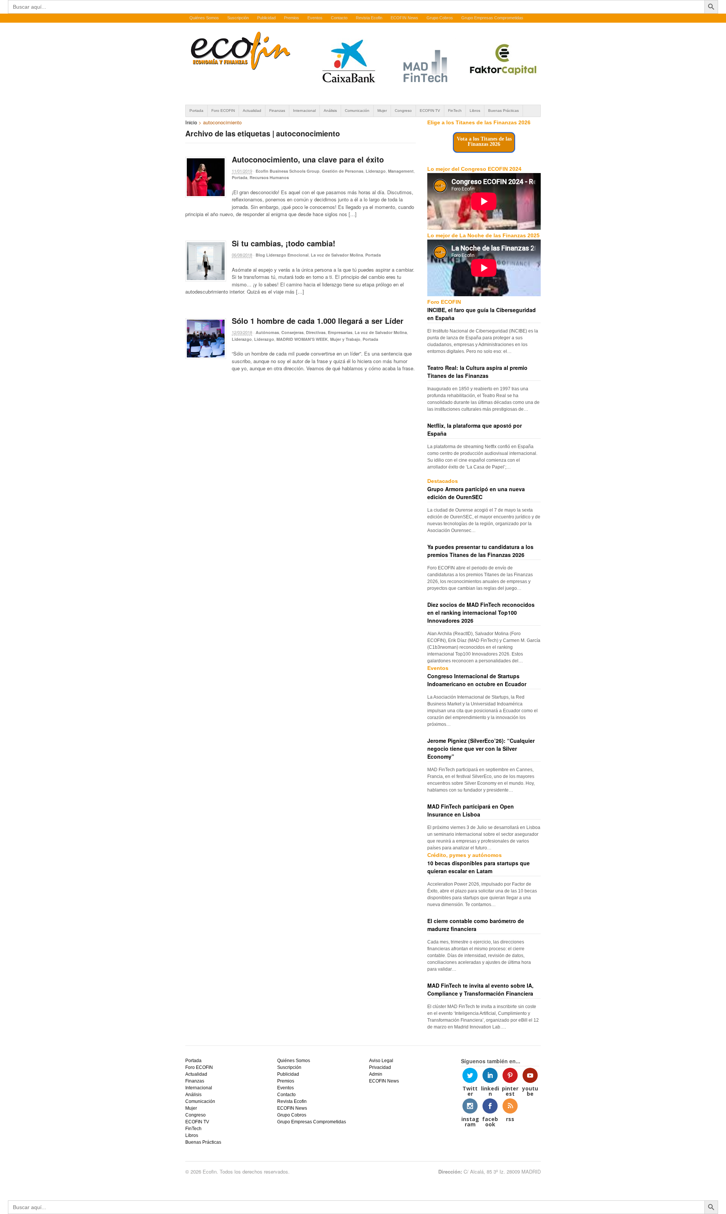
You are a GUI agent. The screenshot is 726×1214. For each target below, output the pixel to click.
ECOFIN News (404, 17)
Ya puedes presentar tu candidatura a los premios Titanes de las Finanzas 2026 (480, 550)
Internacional (304, 110)
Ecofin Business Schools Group (288, 171)
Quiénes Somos (204, 17)
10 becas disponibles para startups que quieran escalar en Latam (478, 867)
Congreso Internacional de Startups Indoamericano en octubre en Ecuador (476, 680)
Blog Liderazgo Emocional (282, 255)
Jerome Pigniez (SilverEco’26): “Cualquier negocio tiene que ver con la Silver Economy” (481, 748)
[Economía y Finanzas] (239, 68)
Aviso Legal (381, 1060)
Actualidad (252, 110)
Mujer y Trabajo (345, 339)
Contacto (339, 17)
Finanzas (277, 110)
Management (401, 171)
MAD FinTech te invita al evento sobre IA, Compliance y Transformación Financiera (480, 989)
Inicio (191, 122)
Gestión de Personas (342, 171)
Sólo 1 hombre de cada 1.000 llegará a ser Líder (317, 320)
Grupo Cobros (440, 17)
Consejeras (292, 332)
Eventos (315, 17)
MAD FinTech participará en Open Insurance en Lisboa (470, 810)
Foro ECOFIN (223, 110)
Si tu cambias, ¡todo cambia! (283, 243)
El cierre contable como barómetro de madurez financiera (475, 925)
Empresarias (340, 332)
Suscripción (238, 17)
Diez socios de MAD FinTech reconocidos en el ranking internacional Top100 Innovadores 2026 (481, 612)
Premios (291, 17)
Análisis (330, 110)
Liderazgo (376, 171)
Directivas (316, 332)
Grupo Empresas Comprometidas (492, 17)
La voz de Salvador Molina (337, 255)
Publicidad (266, 17)
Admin (375, 1074)
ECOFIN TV (430, 110)
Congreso (403, 110)
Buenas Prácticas (503, 110)
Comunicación (357, 110)
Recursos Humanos (269, 177)
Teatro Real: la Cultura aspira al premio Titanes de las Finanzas (477, 371)
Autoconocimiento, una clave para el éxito (308, 159)
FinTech (455, 110)
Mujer (382, 110)
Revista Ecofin (369, 17)
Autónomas (267, 332)
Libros (475, 110)
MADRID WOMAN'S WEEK (302, 339)
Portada (196, 110)
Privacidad (380, 1067)
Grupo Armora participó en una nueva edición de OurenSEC (476, 493)
